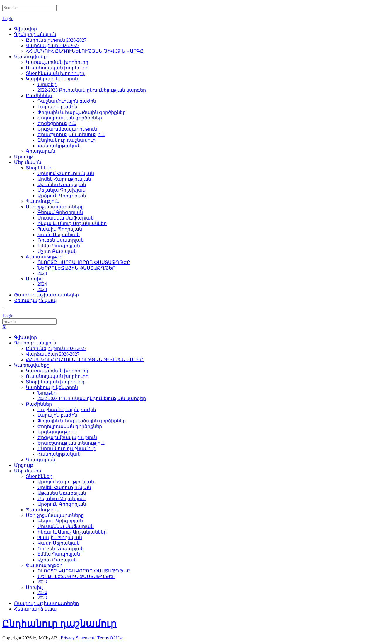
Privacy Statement (77, 637)
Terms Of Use (110, 637)
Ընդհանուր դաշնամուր (59, 623)
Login (7, 18)
